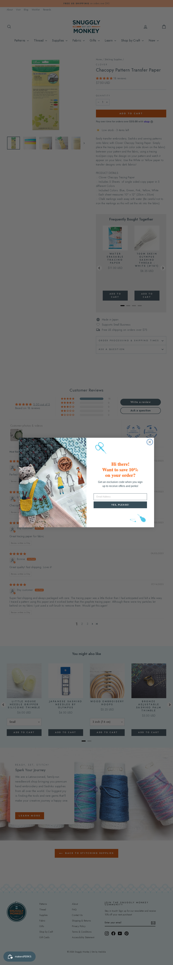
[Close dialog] (150, 442)
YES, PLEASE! (120, 505)
